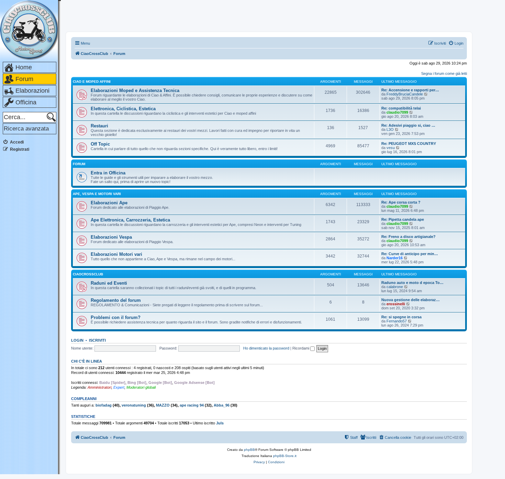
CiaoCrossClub (88, 274)
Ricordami (301, 348)
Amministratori (99, 387)
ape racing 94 (192, 405)
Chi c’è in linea (86, 361)
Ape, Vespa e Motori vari (97, 194)
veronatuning (134, 405)
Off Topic (100, 144)
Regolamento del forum (116, 300)
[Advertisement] (30, 261)
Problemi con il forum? (116, 317)
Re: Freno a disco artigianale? (408, 237)
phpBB (249, 450)
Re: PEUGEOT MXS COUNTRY (408, 143)
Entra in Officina (108, 172)
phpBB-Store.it (284, 456)
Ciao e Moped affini (92, 81)
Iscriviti (97, 340)
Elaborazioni (32, 90)
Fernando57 (396, 321)
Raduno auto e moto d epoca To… (412, 283)
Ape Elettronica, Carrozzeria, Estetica (130, 220)
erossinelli (395, 304)
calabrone (394, 287)
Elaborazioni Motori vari (116, 254)
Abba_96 (221, 405)
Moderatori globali (141, 387)
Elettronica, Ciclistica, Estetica (123, 108)
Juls (220, 423)
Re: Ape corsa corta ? (400, 202)
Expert (118, 387)
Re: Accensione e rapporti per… (410, 90)
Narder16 (394, 258)
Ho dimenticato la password (266, 348)
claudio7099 (397, 112)
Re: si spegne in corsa (401, 317)
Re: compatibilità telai (401, 108)
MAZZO (163, 405)
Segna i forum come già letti (444, 73)
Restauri (99, 125)
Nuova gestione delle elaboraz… (410, 300)
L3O (390, 129)
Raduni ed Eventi (109, 283)
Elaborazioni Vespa (111, 237)
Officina (25, 102)
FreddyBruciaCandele (404, 94)
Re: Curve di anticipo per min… (409, 254)
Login (77, 340)
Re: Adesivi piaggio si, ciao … (408, 125)
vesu (390, 148)
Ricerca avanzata (26, 128)
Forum (24, 79)
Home (23, 67)
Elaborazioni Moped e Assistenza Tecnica (135, 90)
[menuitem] (455, 43)
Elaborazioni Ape (109, 202)
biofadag (104, 405)
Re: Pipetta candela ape (402, 219)
